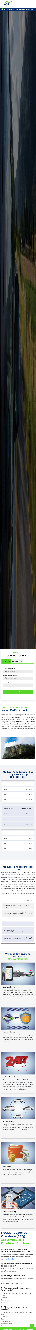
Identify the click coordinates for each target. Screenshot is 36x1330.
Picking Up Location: (9, 668)
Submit (18, 692)
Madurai (11, 9)
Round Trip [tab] (18, 661)
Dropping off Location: (10, 675)
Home (6, 9)
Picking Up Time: (8, 682)
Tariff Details (9, 1259)
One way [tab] (8, 661)
